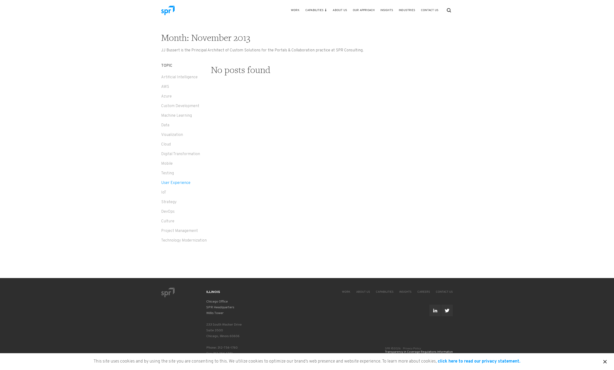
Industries (407, 10)
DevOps (168, 211)
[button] (449, 10)
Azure (166, 96)
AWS (165, 87)
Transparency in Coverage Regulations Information (419, 352)
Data (165, 125)
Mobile (167, 163)
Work (295, 10)
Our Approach (364, 10)
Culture (167, 221)
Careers (423, 292)
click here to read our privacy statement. (479, 361)
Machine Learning (176, 115)
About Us (340, 10)
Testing (167, 173)
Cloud (166, 144)
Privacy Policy (412, 349)
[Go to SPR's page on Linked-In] (435, 310)
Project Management (179, 231)
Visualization (172, 135)
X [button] (605, 361)
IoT (163, 192)
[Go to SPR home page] (168, 292)
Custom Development (180, 106)
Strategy (169, 202)
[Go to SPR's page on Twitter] (447, 310)
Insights (386, 10)
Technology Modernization (184, 240)
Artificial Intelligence (179, 77)
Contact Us (429, 10)
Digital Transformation (180, 154)
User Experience (175, 183)
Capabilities (314, 10)
